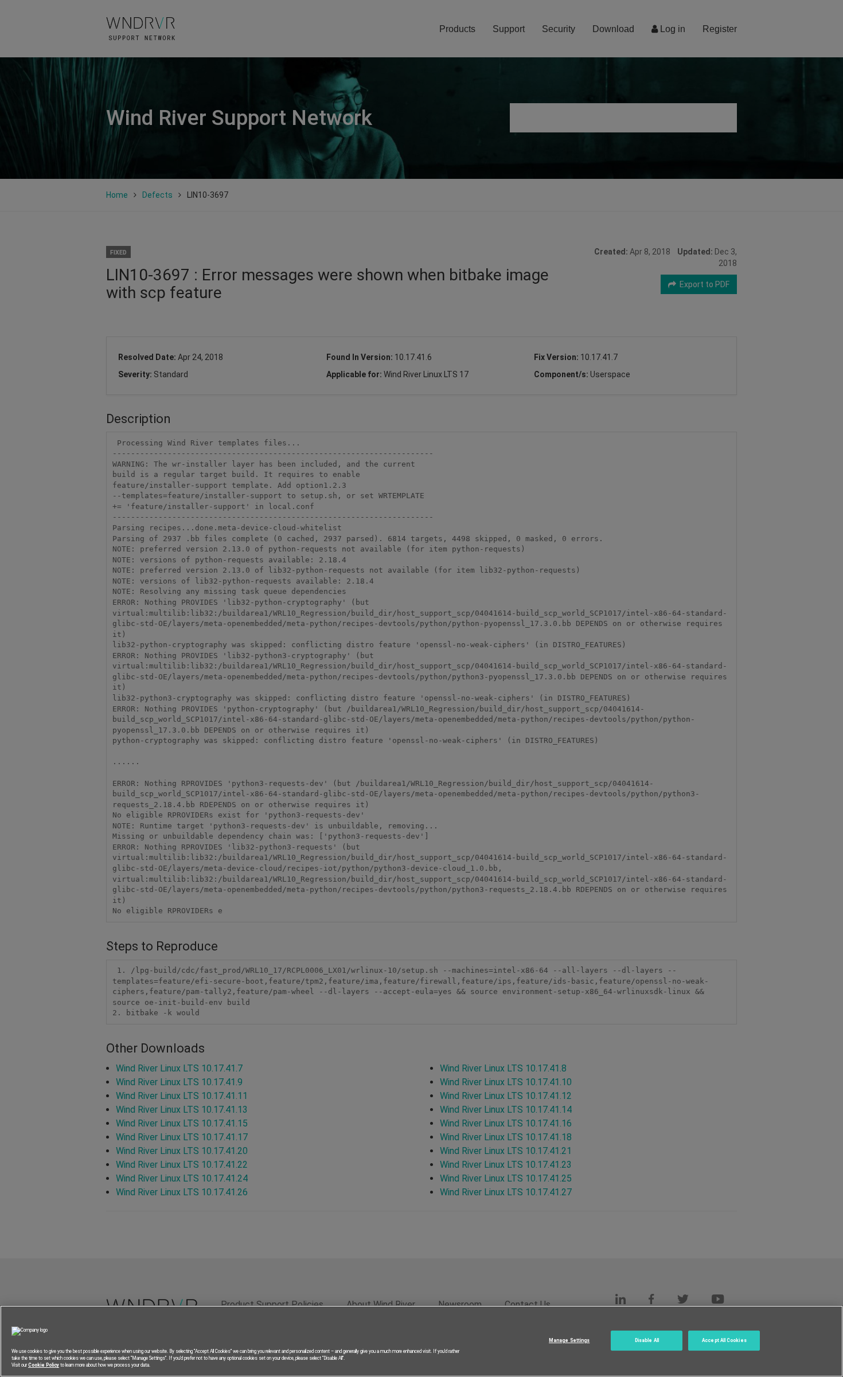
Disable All (647, 1340)
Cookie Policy (43, 1365)
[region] (421, 1341)
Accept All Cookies (724, 1340)
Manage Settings (569, 1340)
